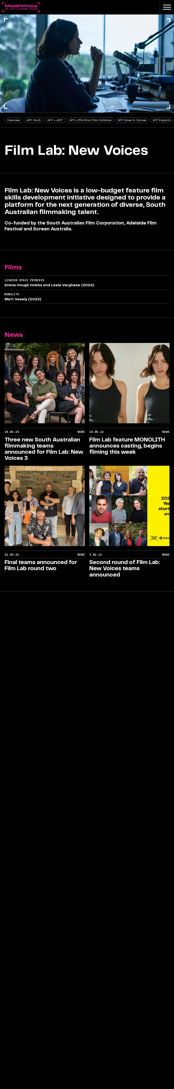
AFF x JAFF (55, 120)
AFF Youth (34, 120)
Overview (13, 120)
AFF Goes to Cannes (132, 120)
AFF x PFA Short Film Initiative (90, 120)
